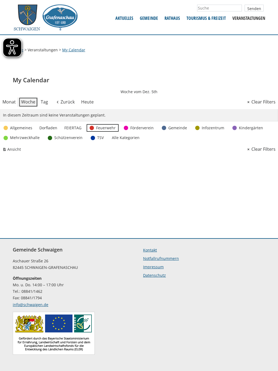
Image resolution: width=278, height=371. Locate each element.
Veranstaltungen (248, 18)
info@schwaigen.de (30, 304)
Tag (44, 102)
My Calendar (73, 49)
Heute (87, 102)
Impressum (153, 266)
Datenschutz (154, 275)
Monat (9, 102)
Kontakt (150, 250)
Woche (28, 102)
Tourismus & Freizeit (206, 18)
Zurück (68, 102)
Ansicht (12, 150)
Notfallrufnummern (161, 258)
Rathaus (172, 18)
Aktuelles (124, 18)
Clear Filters (263, 102)
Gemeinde (149, 18)
